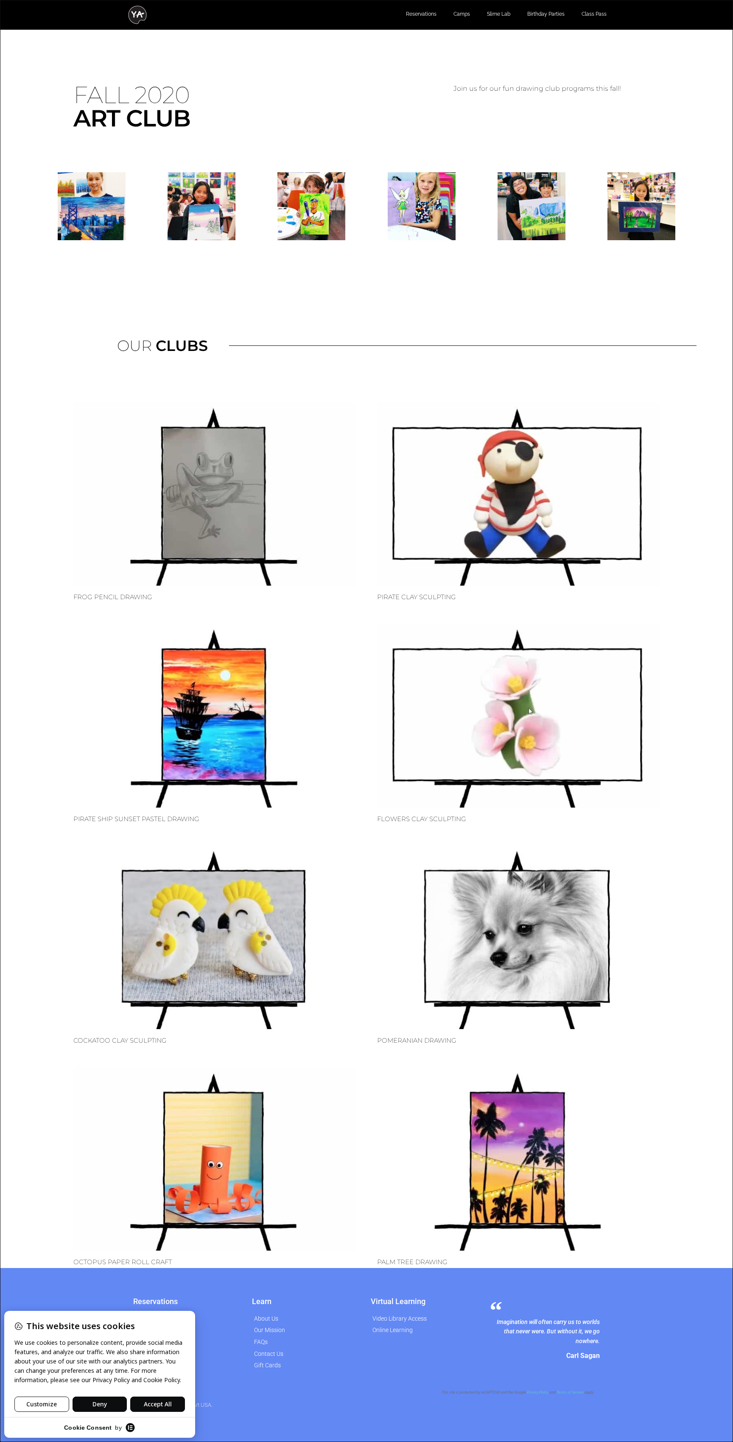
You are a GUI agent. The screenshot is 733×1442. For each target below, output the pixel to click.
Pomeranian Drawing (416, 1040)
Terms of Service (570, 1392)
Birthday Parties (546, 14)
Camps (461, 14)
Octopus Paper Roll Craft (122, 1262)
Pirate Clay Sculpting (416, 597)
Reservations (421, 14)
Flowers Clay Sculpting (421, 819)
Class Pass (594, 14)
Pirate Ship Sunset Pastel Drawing (136, 819)
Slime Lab (498, 14)
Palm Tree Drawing (412, 1262)
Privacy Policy (537, 1392)
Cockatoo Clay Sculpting (120, 1040)
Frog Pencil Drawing (112, 597)
